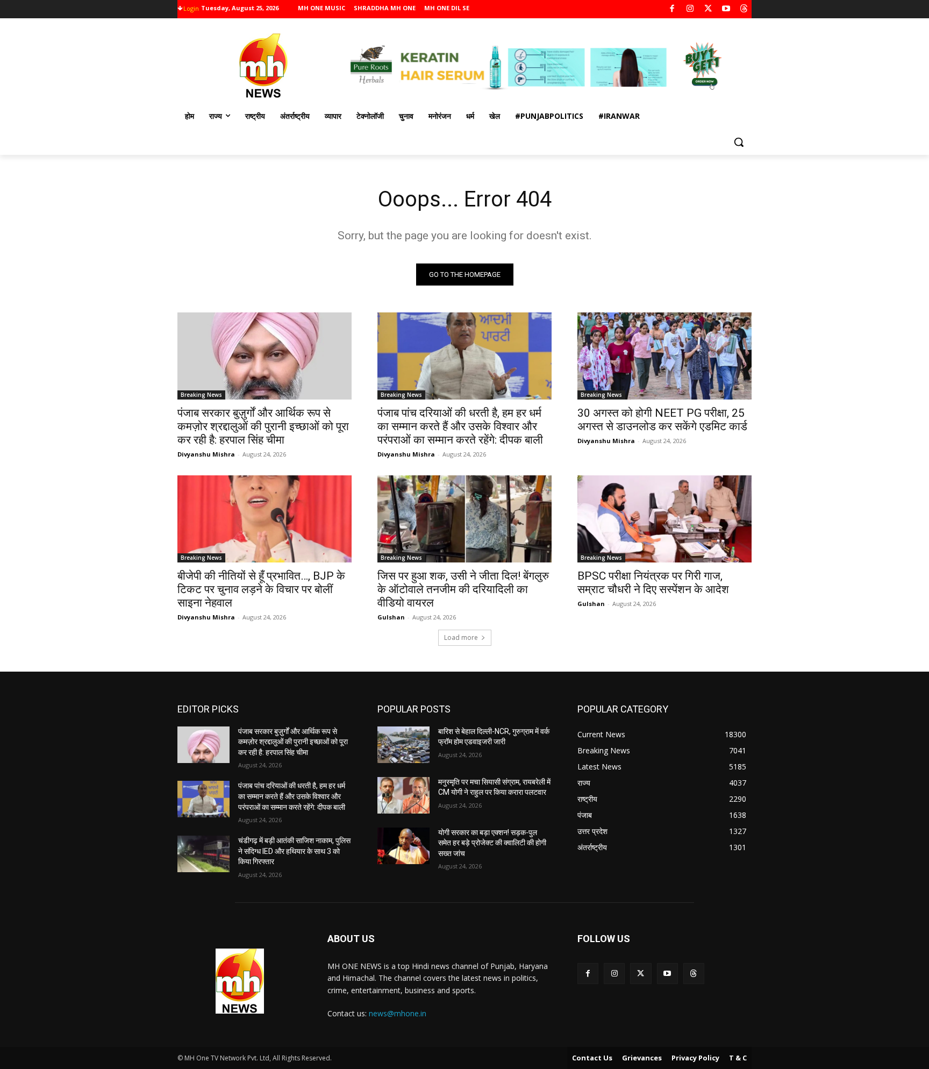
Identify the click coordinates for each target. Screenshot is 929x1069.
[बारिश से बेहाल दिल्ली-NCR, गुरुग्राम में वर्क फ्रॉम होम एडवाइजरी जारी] (403, 744)
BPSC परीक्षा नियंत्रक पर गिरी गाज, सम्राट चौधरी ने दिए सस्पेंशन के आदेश (653, 582)
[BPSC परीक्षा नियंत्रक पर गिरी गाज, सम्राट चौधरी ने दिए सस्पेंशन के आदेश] (664, 518)
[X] (708, 9)
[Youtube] (726, 9)
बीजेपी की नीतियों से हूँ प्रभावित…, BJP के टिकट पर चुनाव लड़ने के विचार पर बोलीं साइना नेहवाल (261, 589)
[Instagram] (690, 9)
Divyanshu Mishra (206, 454)
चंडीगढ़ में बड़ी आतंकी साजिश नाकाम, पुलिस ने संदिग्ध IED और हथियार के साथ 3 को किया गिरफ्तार (294, 851)
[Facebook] (672, 9)
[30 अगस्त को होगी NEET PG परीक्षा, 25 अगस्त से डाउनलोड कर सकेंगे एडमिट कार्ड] (664, 356)
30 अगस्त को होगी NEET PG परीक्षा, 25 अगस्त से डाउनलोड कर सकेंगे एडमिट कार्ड (662, 420)
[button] (739, 142)
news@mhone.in (397, 1013)
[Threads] (744, 9)
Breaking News (201, 394)
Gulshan (391, 617)
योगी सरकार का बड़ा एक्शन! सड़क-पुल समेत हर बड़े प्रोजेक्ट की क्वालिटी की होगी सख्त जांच (492, 843)
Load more (461, 637)
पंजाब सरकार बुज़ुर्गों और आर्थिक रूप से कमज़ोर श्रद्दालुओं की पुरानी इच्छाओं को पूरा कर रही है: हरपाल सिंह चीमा (263, 426)
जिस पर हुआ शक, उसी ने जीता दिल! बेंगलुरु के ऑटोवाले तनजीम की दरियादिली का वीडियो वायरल (463, 589)
